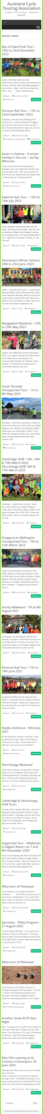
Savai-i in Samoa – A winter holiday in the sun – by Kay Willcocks (20, 157)
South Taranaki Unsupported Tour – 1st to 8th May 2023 (20, 390)
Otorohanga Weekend (17, 765)
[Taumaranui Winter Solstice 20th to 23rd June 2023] (21, 269)
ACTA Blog (9, 1007)
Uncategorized (20, 139)
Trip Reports (9, 99)
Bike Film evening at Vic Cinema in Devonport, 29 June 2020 (19, 1061)
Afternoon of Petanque (18, 886)
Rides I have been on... (12, 186)
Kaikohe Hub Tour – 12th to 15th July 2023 (21, 199)
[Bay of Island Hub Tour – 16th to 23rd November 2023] (21, 59)
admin (7, 96)
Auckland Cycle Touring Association (21, 6)
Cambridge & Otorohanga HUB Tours (19, 802)
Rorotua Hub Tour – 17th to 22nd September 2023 (21, 112)
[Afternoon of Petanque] (21, 967)
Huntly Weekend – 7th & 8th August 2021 (21, 609)
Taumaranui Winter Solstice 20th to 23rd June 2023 (21, 262)
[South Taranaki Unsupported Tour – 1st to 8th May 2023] (21, 399)
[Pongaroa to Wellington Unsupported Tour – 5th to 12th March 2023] (21, 550)
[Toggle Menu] (38, 27)
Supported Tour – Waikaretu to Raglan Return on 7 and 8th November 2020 (21, 846)
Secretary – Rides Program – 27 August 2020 (21, 924)
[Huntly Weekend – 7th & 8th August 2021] (21, 616)
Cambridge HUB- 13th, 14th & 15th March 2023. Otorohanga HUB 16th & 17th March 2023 (21, 464)
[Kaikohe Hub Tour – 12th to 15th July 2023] (21, 206)
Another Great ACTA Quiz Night (19, 1020)
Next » (35, 1103)
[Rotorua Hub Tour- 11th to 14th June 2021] (21, 676)
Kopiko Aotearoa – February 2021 (21, 730)
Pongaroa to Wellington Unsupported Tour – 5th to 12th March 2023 (20, 541)
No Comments (34, 139)
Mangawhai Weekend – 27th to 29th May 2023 (21, 325)
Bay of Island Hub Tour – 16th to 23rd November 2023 (19, 50)
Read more (36, 99)
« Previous (9, 1103)
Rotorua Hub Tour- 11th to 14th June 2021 (20, 669)
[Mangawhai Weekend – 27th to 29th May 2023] (21, 332)
